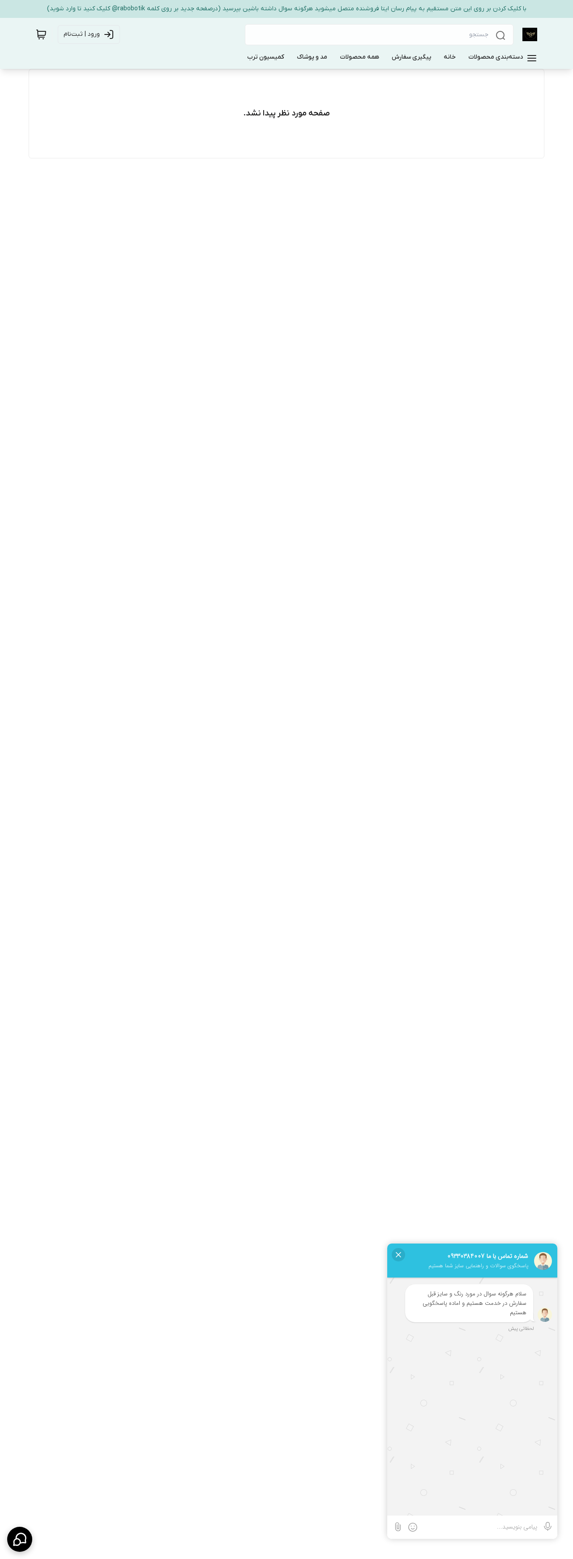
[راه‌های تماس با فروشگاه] (19, 1539)
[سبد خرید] (41, 34)
